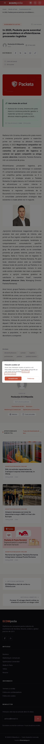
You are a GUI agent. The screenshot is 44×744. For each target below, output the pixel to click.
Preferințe (30, 378)
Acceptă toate (13, 378)
